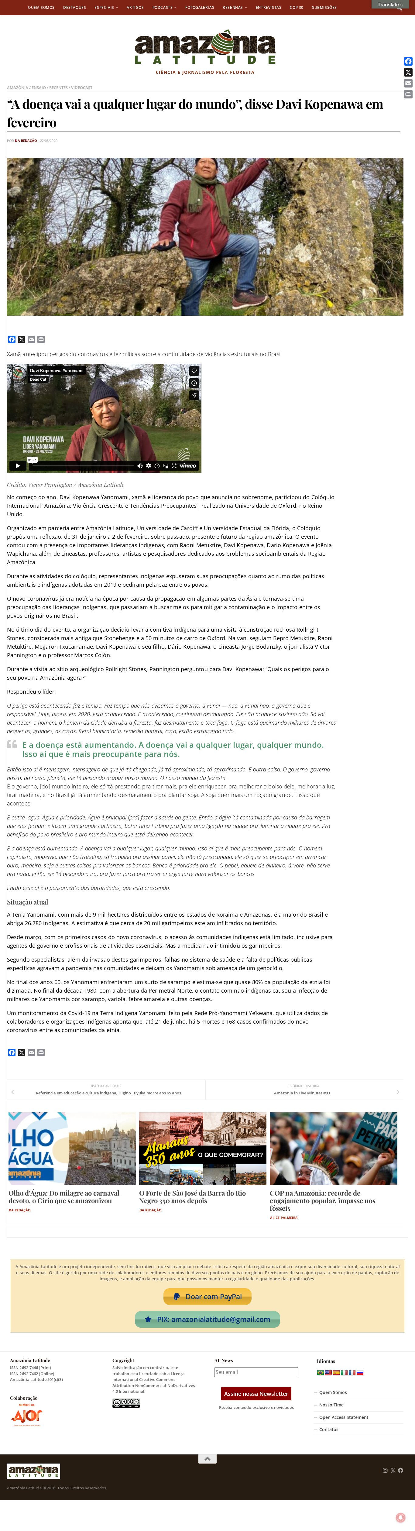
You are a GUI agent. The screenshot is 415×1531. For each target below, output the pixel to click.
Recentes (58, 87)
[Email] (408, 83)
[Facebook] (408, 61)
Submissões (324, 7)
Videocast (81, 87)
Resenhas (233, 7)
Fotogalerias (199, 7)
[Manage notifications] (401, 1517)
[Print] (408, 94)
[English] (328, 1373)
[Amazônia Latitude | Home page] (205, 47)
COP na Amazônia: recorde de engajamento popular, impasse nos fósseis (323, 1200)
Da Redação (26, 140)
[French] (352, 1373)
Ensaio (39, 87)
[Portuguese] (320, 1373)
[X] (408, 72)
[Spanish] (336, 1373)
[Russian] (360, 1373)
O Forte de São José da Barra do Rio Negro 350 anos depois (192, 1196)
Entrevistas (269, 7)
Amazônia (17, 87)
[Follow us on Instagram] (385, 1470)
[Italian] (344, 1373)
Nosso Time (331, 1405)
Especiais (104, 7)
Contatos (328, 1429)
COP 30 (297, 7)
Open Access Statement (344, 1417)
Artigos (135, 7)
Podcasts (163, 7)
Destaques (74, 7)
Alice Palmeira (284, 1217)
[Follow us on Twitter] (393, 1470)
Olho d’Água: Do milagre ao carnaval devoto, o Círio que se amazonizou (64, 1196)
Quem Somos (41, 7)
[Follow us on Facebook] (400, 1470)
